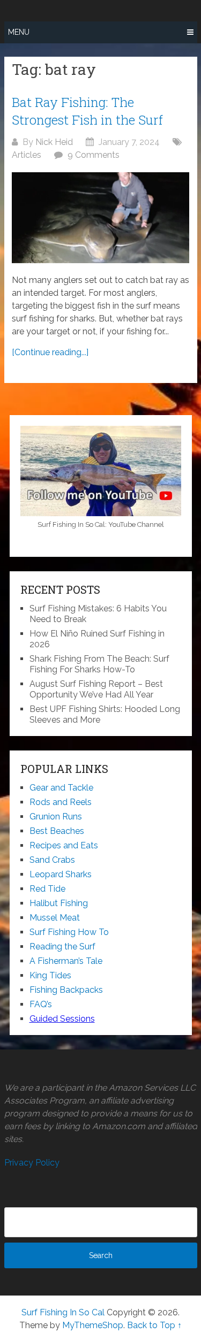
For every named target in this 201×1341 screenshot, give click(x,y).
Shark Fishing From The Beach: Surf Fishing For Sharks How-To (99, 664)
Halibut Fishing (58, 903)
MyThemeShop (92, 1325)
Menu (18, 32)
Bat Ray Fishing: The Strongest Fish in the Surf (87, 111)
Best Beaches (56, 831)
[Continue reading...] (50, 352)
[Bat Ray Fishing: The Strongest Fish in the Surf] (100, 217)
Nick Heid (54, 142)
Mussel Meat (54, 918)
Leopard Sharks (60, 874)
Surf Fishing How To (69, 932)
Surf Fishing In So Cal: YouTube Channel (101, 524)
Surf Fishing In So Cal (63, 1312)
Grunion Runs (55, 816)
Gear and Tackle (61, 788)
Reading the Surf (62, 946)
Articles (26, 155)
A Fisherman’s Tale (65, 961)
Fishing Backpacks (66, 990)
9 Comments (94, 155)
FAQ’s (40, 1004)
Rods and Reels (60, 802)
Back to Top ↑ (154, 1325)
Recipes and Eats (63, 845)
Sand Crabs (52, 860)
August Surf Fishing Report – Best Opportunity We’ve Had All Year (96, 689)
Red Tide (47, 889)
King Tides (50, 975)
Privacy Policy (31, 1163)
